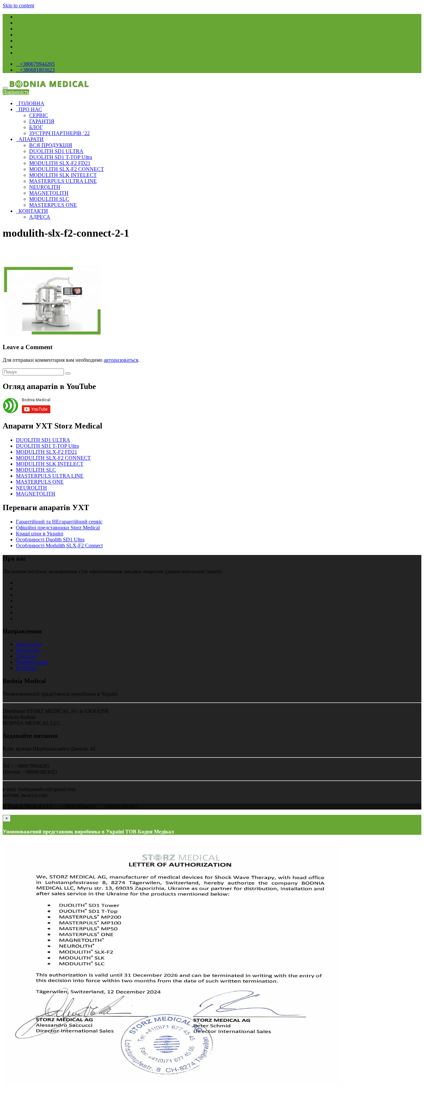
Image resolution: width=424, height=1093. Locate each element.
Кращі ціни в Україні (39, 533)
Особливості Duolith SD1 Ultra (50, 539)
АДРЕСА (39, 217)
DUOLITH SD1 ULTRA (56, 151)
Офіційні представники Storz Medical (58, 527)
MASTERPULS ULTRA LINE (63, 181)
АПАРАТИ (30, 139)
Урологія (26, 656)
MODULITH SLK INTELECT (63, 175)
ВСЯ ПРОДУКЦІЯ (50, 145)
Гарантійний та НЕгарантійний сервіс (59, 521)
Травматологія (32, 662)
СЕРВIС (38, 115)
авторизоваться (121, 360)
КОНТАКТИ (32, 211)
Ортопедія (27, 650)
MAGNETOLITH (49, 193)
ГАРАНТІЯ (41, 121)
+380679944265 (36, 64)
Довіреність (16, 92)
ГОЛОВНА (30, 103)
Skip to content (18, 5)
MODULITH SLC (49, 199)
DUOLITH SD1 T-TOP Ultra (60, 157)
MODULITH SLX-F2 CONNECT (66, 169)
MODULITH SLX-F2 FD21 (59, 163)
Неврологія (28, 644)
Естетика (26, 668)
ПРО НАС (29, 109)
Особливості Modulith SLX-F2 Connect (59, 545)
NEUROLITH (44, 187)
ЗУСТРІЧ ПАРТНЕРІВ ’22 (59, 133)
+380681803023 (36, 70)
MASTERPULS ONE (53, 205)
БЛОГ (36, 127)
